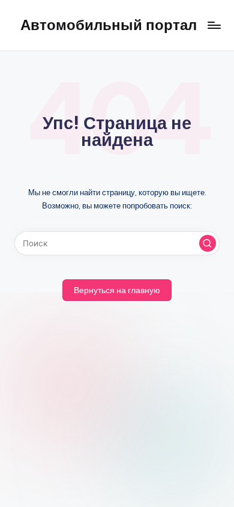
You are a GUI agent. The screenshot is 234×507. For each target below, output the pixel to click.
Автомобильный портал (108, 25)
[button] (207, 243)
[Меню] (214, 25)
